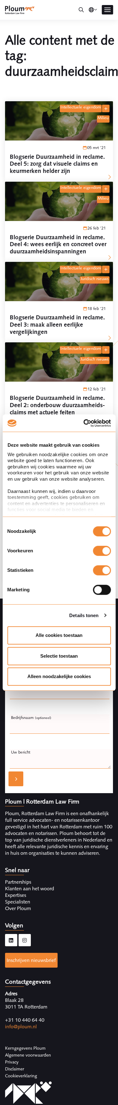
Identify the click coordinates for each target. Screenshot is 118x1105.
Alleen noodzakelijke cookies (59, 676)
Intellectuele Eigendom (80, 107)
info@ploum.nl (21, 1027)
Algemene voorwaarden (28, 1055)
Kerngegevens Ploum (25, 1048)
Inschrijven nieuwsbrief (31, 960)
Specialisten (17, 902)
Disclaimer (14, 1069)
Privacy (12, 1062)
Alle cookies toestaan (59, 635)
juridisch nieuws (95, 278)
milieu (103, 117)
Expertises (15, 895)
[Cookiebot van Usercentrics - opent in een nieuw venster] (84, 423)
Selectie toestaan (59, 656)
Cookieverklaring (21, 1076)
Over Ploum (18, 908)
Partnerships (18, 882)
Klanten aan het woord (29, 889)
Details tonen (83, 615)
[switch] (102, 551)
